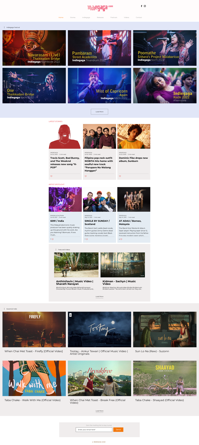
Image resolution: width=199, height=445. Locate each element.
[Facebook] (141, 6)
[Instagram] (145, 6)
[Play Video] (34, 48)
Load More (99, 112)
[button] (12, 27)
